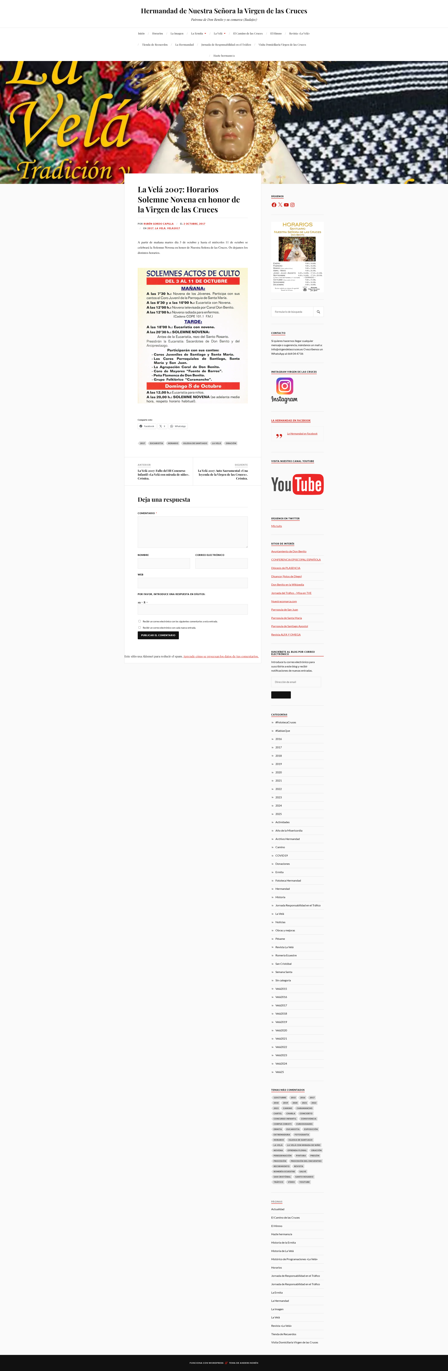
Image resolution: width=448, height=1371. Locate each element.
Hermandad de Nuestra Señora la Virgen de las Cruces (224, 10)
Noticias (280, 922)
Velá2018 (281, 1013)
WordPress (216, 1363)
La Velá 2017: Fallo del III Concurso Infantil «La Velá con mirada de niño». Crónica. (163, 474)
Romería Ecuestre (286, 955)
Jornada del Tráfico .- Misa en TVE (291, 593)
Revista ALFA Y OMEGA (286, 634)
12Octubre (280, 1097)
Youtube (304, 1182)
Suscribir (281, 694)
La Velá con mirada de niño (303, 1145)
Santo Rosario (304, 1177)
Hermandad (282, 888)
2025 (278, 813)
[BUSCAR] (318, 312)
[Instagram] (292, 205)
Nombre (143, 555)
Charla (290, 1113)
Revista (298, 1166)
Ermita (279, 872)
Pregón (314, 1155)
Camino (280, 847)
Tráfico (278, 1182)
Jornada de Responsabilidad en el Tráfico (226, 44)
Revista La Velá (284, 947)
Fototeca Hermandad (288, 880)
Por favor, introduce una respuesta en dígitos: (171, 594)
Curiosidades (304, 1124)
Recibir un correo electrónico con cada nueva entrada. (169, 627)
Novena (278, 1150)
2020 (278, 772)
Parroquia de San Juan (284, 609)
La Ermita (197, 33)
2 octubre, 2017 (194, 223)
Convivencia (308, 1119)
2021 (278, 780)
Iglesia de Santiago (195, 443)
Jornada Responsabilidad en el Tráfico (298, 905)
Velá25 (279, 1071)
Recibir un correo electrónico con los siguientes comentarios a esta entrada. (180, 621)
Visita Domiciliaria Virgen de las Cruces (282, 44)
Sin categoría (283, 980)
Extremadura (282, 1134)
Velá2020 (281, 1030)
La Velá (218, 33)
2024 (278, 805)
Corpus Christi (283, 1124)
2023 (278, 797)
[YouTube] (286, 205)
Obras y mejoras (285, 930)
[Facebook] (274, 205)
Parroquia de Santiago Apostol (289, 626)
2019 (278, 763)
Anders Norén (249, 1363)
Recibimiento (282, 1166)
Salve (303, 1171)
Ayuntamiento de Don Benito (288, 551)
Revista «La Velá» (299, 33)
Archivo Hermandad (287, 838)
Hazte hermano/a (224, 55)
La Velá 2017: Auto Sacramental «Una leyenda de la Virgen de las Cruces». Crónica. (223, 474)
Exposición (311, 1129)
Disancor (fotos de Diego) (286, 576)
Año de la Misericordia (288, 830)
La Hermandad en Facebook (291, 420)
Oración (231, 443)
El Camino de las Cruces (248, 33)
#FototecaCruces (285, 722)
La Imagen (177, 33)
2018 (278, 755)
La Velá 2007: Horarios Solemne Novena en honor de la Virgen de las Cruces (189, 199)
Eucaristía (156, 443)
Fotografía (302, 1134)
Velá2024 (281, 1063)
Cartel (278, 1113)
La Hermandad (184, 44)
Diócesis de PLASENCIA (285, 568)
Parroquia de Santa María (286, 618)
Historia (280, 897)
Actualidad (277, 1209)
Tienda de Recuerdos (155, 44)
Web (141, 574)
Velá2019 (281, 1021)
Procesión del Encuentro (306, 1161)
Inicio (141, 33)
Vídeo (291, 1182)
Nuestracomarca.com (284, 601)
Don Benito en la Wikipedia (287, 584)
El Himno (276, 33)
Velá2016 (281, 996)
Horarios (157, 33)
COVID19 (281, 855)
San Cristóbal (283, 963)
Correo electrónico (209, 555)
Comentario (147, 513)
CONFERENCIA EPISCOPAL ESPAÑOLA (296, 559)
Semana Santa (283, 971)
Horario (173, 443)
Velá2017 (173, 228)
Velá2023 (281, 1055)
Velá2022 (281, 1046)
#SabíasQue (282, 730)
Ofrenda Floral (297, 1150)
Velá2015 (281, 988)
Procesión (280, 1161)
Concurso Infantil (285, 1119)
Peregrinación (283, 1155)
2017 (150, 228)
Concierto (306, 1113)
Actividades (282, 822)
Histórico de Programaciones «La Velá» (294, 1259)
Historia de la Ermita (283, 1242)
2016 (278, 738)
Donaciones (282, 863)
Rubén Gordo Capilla (159, 223)
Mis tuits (276, 526)
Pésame (280, 938)
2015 (293, 1097)
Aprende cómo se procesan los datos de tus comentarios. (221, 656)
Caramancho (305, 1108)
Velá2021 (281, 1038)
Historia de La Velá (282, 1250)
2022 (278, 788)
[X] (280, 205)
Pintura (301, 1155)
